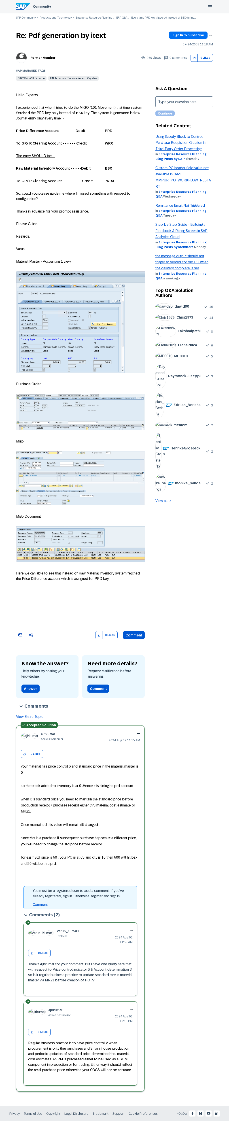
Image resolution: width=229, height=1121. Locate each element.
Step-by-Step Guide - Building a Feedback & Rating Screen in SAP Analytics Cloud (181, 231)
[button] (194, 58)
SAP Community (26, 17)
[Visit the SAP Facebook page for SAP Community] (192, 1113)
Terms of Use (33, 1113)
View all (161, 501)
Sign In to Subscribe (188, 35)
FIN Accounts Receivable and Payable (73, 78)
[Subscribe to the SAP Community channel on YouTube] (208, 1113)
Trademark (100, 1113)
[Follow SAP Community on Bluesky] (200, 1113)
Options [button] (210, 36)
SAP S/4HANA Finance (31, 78)
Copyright (53, 1113)
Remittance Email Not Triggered (180, 205)
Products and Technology (56, 17)
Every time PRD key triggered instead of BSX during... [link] (163, 17)
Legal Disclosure (76, 1113)
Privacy (14, 1113)
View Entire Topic (29, 717)
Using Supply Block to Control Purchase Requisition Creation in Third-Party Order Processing (180, 143)
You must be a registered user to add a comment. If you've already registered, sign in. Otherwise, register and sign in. (78, 893)
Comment (133, 635)
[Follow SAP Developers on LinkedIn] (216, 1113)
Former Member (42, 58)
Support (118, 1113)
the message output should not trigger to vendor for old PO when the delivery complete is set (181, 262)
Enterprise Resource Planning (94, 17)
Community (42, 6)
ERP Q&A (121, 17)
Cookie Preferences (143, 1113)
